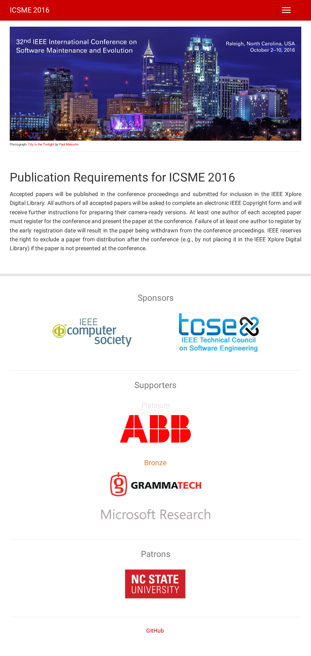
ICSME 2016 (29, 10)
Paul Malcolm (69, 144)
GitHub (155, 630)
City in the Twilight (41, 144)
